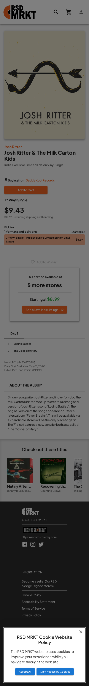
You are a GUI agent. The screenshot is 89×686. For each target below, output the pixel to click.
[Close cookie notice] (80, 632)
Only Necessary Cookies (55, 671)
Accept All (25, 671)
